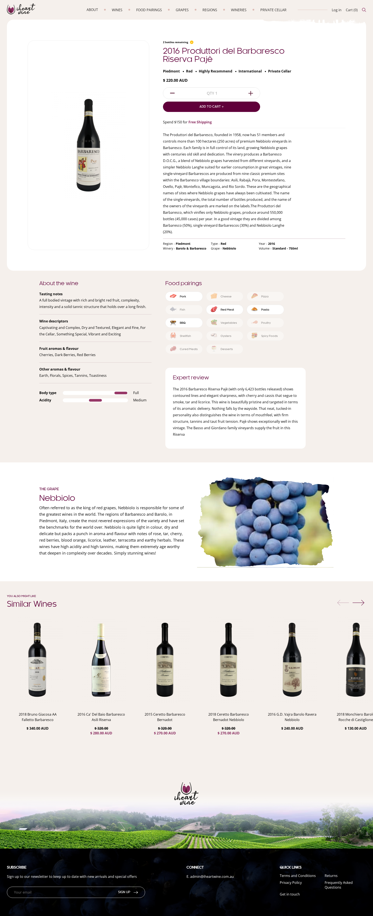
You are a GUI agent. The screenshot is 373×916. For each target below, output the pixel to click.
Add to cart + (37, 751)
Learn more (37, 739)
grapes (182, 10)
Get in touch (290, 894)
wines (117, 10)
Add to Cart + (211, 106)
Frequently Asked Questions (339, 885)
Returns (331, 875)
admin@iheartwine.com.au (212, 876)
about (92, 9)
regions (209, 10)
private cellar (273, 10)
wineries (239, 10)
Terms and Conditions (298, 875)
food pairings (149, 10)
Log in (336, 10)
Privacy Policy (291, 882)
